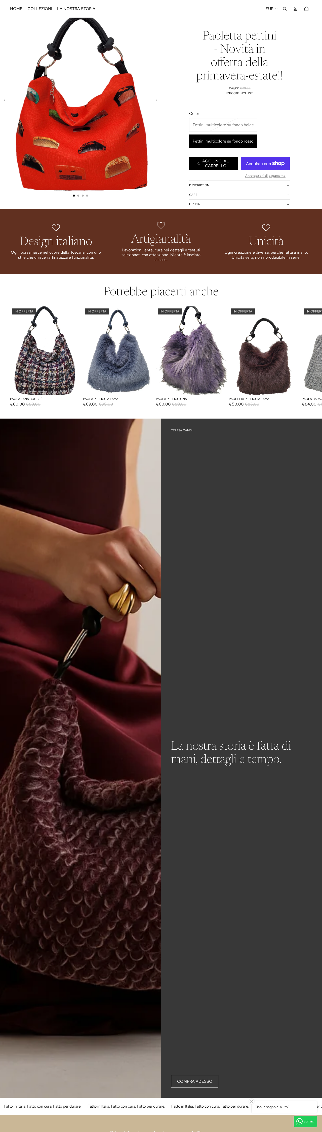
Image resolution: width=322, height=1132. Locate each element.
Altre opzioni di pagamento (265, 175)
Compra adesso (194, 1081)
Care (193, 195)
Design (194, 204)
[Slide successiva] (157, 100)
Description (199, 185)
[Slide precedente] (4, 100)
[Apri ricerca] (284, 8)
